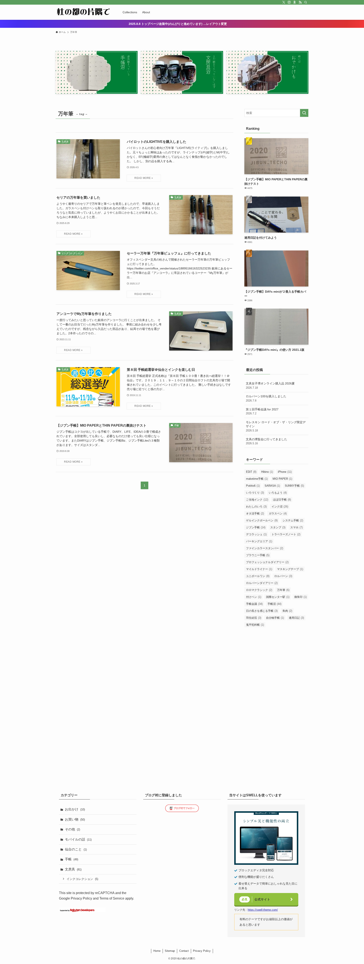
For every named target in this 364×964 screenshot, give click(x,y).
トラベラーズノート (286, 534)
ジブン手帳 (255, 527)
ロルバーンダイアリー (262, 583)
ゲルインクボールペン (262, 520)
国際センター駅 (277, 596)
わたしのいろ (256, 506)
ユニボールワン (257, 576)
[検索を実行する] (304, 113)
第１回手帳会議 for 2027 (262, 411)
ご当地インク (257, 499)
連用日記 (296, 617)
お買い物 (75, 819)
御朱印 (300, 596)
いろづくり (255, 492)
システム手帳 (292, 520)
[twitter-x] (283, 2)
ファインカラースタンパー (264, 548)
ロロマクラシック (259, 590)
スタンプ (277, 527)
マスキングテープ (290, 569)
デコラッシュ (256, 534)
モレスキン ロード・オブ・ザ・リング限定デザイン (276, 426)
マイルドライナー (259, 569)
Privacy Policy (81, 898)
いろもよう (278, 492)
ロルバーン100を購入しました (266, 398)
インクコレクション (82, 879)
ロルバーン (283, 576)
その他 (72, 829)
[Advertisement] (276, 661)
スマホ (296, 527)
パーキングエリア (259, 541)
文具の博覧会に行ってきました (266, 441)
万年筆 (283, 590)
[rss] (300, 2)
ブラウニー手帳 (257, 555)
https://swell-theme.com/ (263, 909)
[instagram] (289, 2)
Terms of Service (111, 898)
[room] (294, 2)
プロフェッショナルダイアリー (267, 562)
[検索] (305, 2)
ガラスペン (278, 513)
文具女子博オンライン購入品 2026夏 (270, 385)
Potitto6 (253, 485)
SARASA (272, 485)
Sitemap (170, 950)
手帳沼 (274, 603)
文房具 (73, 869)
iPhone (285, 471)
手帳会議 (254, 603)
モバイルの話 (78, 839)
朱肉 (287, 610)
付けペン (253, 596)
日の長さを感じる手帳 (262, 610)
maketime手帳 (257, 478)
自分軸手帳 (275, 617)
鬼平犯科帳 (255, 624)
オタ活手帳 (255, 513)
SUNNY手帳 (294, 485)
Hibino (267, 471)
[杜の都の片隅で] (84, 12)
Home (157, 950)
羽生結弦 (253, 617)
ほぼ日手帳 (282, 499)
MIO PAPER (282, 478)
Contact (184, 950)
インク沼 (280, 506)
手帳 (71, 859)
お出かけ (75, 809)
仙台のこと (76, 849)
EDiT (251, 471)
